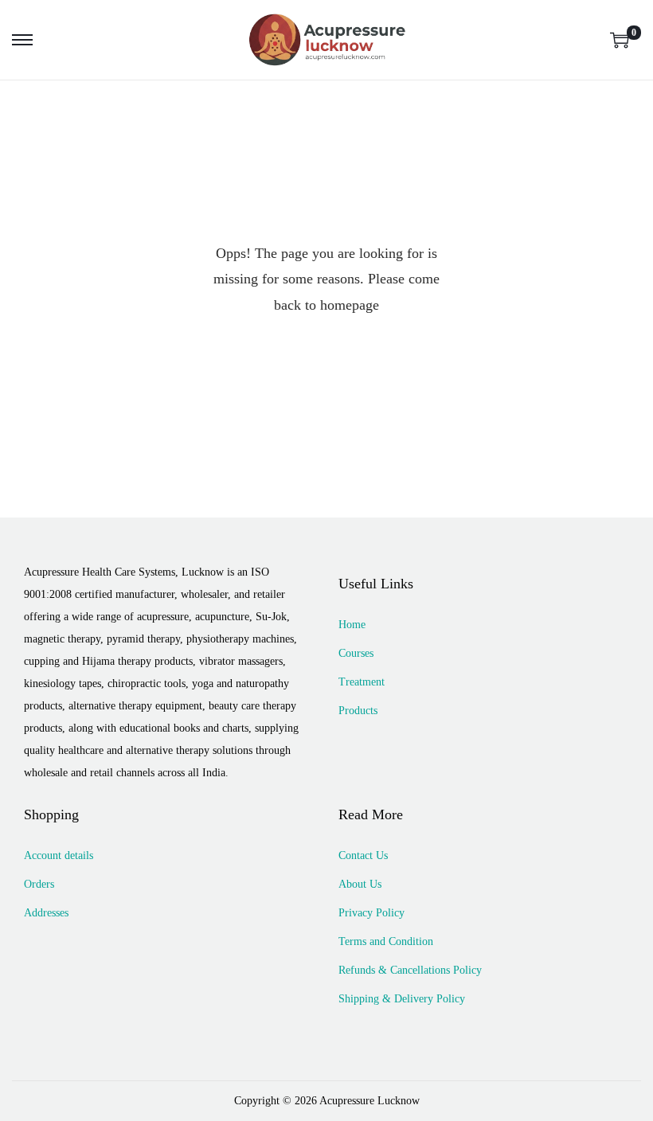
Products (357, 711)
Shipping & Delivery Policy (401, 999)
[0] (619, 39)
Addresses (46, 913)
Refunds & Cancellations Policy (410, 970)
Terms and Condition (385, 941)
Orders (39, 884)
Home (352, 625)
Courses (355, 653)
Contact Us (363, 855)
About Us (359, 884)
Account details (58, 855)
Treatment (361, 682)
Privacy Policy (371, 913)
